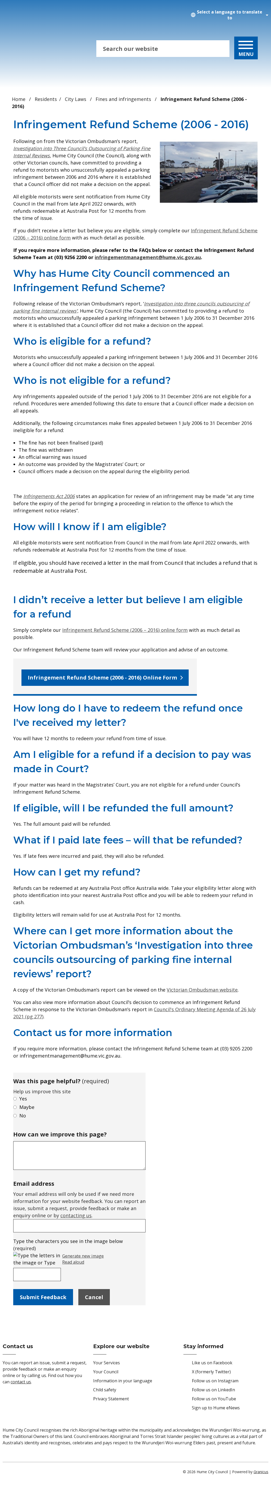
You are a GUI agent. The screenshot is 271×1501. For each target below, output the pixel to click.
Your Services (106, 1363)
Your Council (105, 1372)
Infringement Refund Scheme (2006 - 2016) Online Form (102, 677)
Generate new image (83, 1256)
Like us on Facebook (212, 1363)
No (22, 1115)
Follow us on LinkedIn (213, 1390)
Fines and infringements (124, 99)
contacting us (76, 1215)
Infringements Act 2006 (49, 496)
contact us (21, 1382)
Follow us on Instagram (215, 1381)
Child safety (104, 1390)
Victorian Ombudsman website (202, 990)
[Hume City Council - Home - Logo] (39, 49)
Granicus (261, 1471)
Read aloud (73, 1262)
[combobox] (228, 15)
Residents (46, 99)
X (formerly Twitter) (211, 1372)
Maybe (26, 1107)
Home (18, 99)
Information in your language (122, 1381)
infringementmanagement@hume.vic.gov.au (148, 257)
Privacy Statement (111, 1399)
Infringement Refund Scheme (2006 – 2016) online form (125, 630)
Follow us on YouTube (214, 1399)
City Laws (76, 99)
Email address (33, 1183)
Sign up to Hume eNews (216, 1408)
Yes (23, 1098)
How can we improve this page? (60, 1134)
